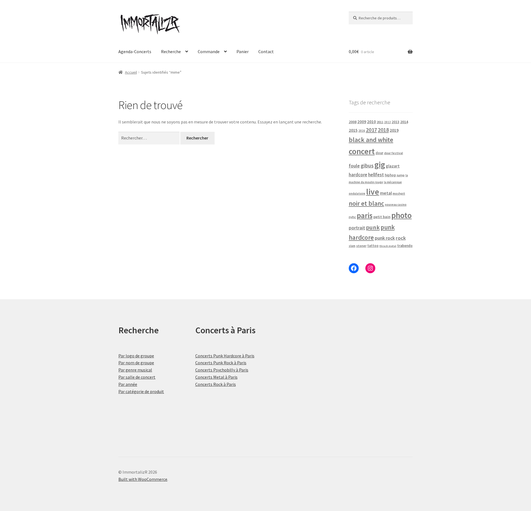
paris (365, 215)
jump (401, 175)
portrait (357, 228)
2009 (361, 121)
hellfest (376, 175)
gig (379, 164)
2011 (380, 122)
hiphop (390, 175)
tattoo (373, 245)
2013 (395, 122)
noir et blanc (366, 203)
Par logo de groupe (136, 355)
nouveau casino (396, 205)
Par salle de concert (136, 377)
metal (386, 193)
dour (379, 153)
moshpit (399, 193)
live (372, 192)
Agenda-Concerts (134, 51)
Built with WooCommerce (142, 479)
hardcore (358, 175)
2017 (371, 129)
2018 (383, 129)
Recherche (171, 51)
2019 (394, 130)
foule (354, 166)
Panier (242, 51)
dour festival (393, 153)
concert (362, 151)
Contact (266, 51)
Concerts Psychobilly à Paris (221, 370)
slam (352, 246)
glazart (393, 166)
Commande (209, 51)
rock (401, 238)
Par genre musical (135, 370)
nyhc (352, 217)
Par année (127, 384)
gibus (367, 165)
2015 (353, 130)
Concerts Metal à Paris (216, 377)
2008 (352, 121)
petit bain (382, 216)
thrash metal (387, 246)
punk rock (385, 238)
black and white (371, 140)
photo (401, 215)
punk (373, 227)
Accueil (131, 72)
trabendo (405, 245)
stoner (361, 246)
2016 (361, 131)
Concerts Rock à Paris (215, 384)
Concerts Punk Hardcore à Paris (224, 355)
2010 (371, 121)
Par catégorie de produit (141, 391)
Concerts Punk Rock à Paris (220, 362)
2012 (387, 122)
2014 (404, 121)
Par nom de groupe (136, 362)
